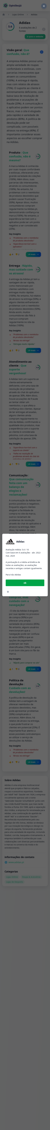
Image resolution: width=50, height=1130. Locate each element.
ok (25, 582)
